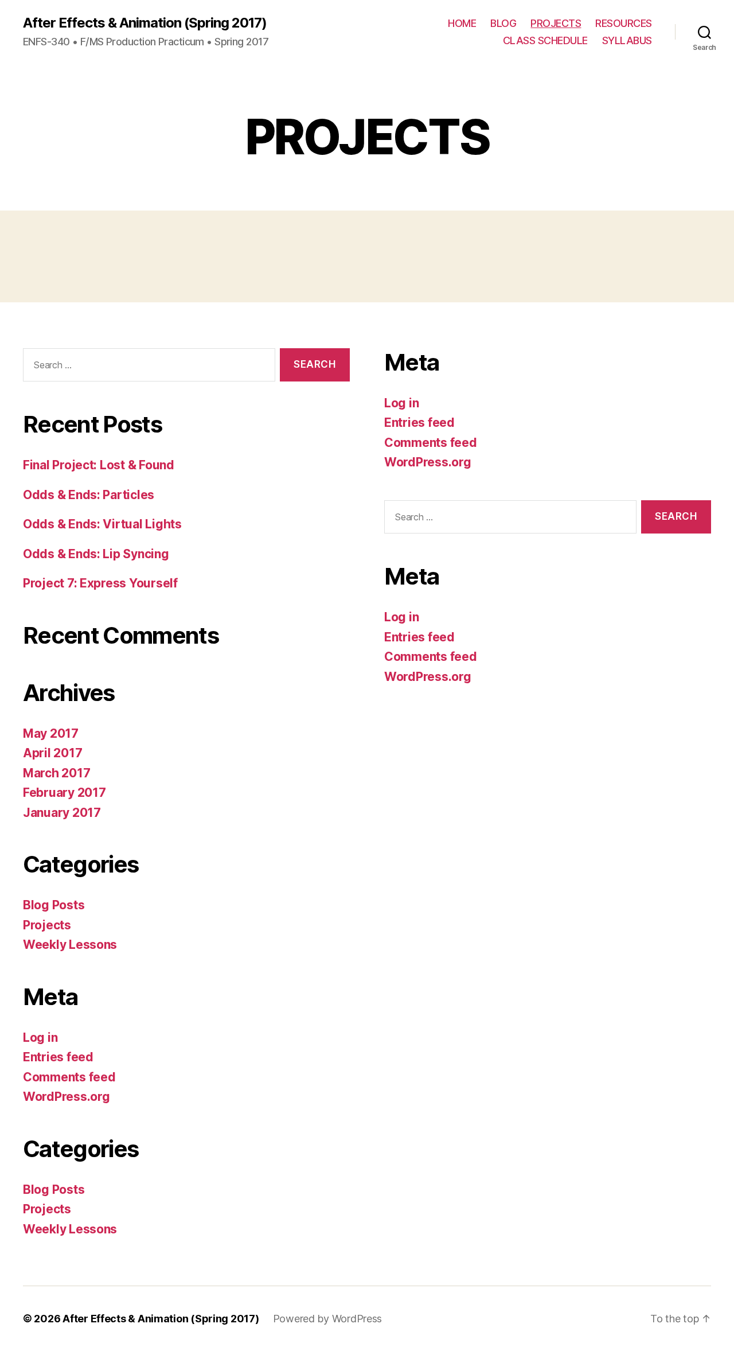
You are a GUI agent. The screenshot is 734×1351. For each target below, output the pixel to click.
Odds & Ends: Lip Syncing (96, 554)
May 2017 (51, 733)
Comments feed (69, 1077)
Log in (40, 1037)
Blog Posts (53, 905)
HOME (462, 23)
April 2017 (52, 753)
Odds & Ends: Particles (88, 495)
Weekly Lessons (70, 944)
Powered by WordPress (327, 1319)
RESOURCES (623, 23)
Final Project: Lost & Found (98, 465)
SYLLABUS (627, 40)
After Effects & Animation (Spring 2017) (145, 23)
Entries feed (58, 1057)
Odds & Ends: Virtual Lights (102, 524)
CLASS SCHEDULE (545, 40)
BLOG (503, 23)
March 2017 (56, 773)
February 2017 (64, 792)
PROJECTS (555, 23)
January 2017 (62, 812)
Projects (47, 925)
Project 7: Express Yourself (100, 583)
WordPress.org (66, 1096)
